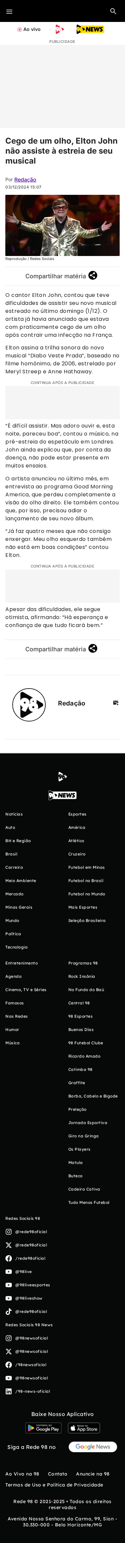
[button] (113, 11)
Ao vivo (32, 29)
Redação (25, 179)
